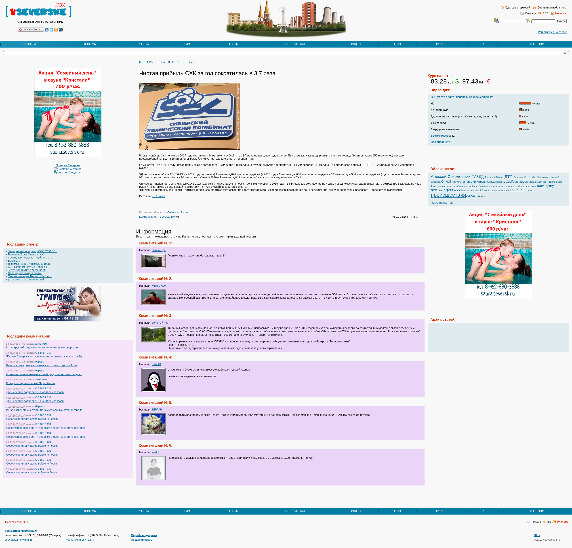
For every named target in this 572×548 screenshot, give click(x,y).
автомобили (470, 186)
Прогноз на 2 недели (67, 172)
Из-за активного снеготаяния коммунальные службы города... (45, 410)
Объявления (295, 44)
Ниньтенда (159, 250)
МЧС (527, 177)
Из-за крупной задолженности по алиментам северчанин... (43, 347)
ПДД (491, 182)
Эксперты (89, 44)
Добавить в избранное (551, 7)
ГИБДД (478, 177)
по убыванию (166, 216)
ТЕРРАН (157, 409)
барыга (39, 361)
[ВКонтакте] (46, 30)
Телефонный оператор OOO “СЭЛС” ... (32, 251)
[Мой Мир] (61, 30)
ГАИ (467, 177)
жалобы (458, 190)
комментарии (38, 336)
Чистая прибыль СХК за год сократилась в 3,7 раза (207, 73)
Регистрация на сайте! (552, 32)
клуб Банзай (483, 190)
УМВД (559, 182)
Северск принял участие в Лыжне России (32, 419)
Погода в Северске (68, 165)
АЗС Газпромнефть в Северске (28, 267)
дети (540, 186)
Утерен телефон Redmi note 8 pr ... (30, 276)
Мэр (534, 177)
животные (469, 190)
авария (441, 186)
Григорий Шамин (494, 177)
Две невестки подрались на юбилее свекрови (35, 392)
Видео (356, 44)
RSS (545, 13)
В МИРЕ (193, 62)
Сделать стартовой (517, 7)
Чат (483, 44)
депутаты (531, 186)
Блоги (188, 44)
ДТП (509, 176)
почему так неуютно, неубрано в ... (30, 257)
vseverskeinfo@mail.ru (19, 539)
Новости (29, 44)
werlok (156, 452)
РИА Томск (158, 196)
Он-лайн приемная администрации (464, 181)
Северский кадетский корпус (539, 182)
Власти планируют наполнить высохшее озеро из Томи (41, 365)
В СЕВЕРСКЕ (147, 62)
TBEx (537, 535)
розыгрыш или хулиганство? (26, 279)
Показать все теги (442, 202)
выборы (520, 186)
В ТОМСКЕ (164, 62)
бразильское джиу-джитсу (493, 186)
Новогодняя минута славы (25, 273)
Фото (397, 44)
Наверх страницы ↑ (17, 522)
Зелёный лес (160, 322)
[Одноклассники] (56, 30)
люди (494, 190)
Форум (233, 44)
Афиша (144, 44)
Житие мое (159, 285)
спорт (472, 195)
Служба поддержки (144, 535)
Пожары (499, 182)
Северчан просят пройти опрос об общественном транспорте (46, 427)
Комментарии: (148, 216)
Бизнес (185, 212)
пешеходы (503, 190)
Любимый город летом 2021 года (29, 263)
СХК (509, 181)
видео (511, 186)
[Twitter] (51, 30)
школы (481, 196)
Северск (172, 212)
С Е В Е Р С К (43, 352)
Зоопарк (518, 177)
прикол (529, 190)
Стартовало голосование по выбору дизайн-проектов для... (44, 374)
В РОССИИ (179, 62)
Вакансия (14, 260)
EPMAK (156, 364)
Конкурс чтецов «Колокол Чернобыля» (30, 383)
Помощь (530, 13)
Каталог (442, 44)
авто (449, 186)
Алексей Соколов (447, 176)
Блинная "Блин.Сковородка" (26, 254)
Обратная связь (141, 539)
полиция (517, 190)
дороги (448, 190)
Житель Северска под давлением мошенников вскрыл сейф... (45, 356)
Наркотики (543, 177)
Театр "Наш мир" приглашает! (27, 270)
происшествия (448, 195)
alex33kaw (41, 343)
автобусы (458, 186)
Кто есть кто (535, 44)
